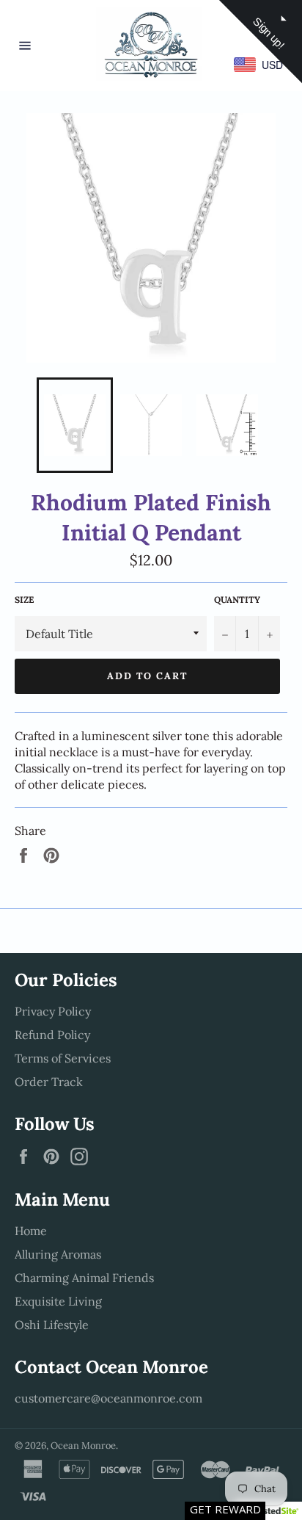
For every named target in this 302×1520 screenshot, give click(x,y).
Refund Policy (52, 1034)
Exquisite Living (58, 1301)
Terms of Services (63, 1058)
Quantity (237, 599)
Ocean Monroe (83, 1445)
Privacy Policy (53, 1011)
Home (31, 1230)
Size (24, 599)
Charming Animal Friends (84, 1277)
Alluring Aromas (58, 1254)
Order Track (49, 1081)
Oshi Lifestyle (52, 1324)
